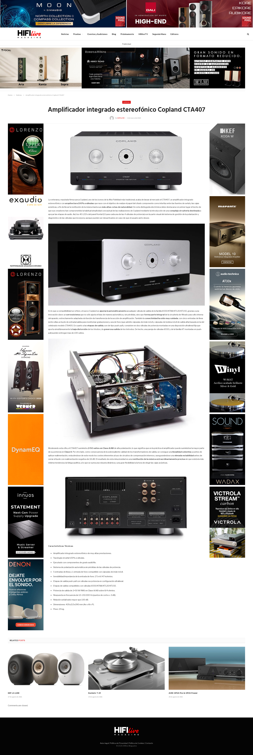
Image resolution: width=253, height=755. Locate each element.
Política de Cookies (136, 743)
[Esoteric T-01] (126, 668)
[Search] (248, 34)
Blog (114, 34)
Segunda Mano (159, 34)
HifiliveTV (143, 34)
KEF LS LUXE (13, 693)
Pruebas (77, 34)
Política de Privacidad (119, 743)
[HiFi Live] (29, 34)
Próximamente (127, 34)
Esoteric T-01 (94, 693)
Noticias (65, 34)
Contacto (149, 743)
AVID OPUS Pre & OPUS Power (183, 693)
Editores (174, 34)
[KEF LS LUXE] (46, 668)
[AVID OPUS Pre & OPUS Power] (207, 668)
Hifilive (121, 118)
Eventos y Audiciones (97, 34)
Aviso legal (104, 743)
